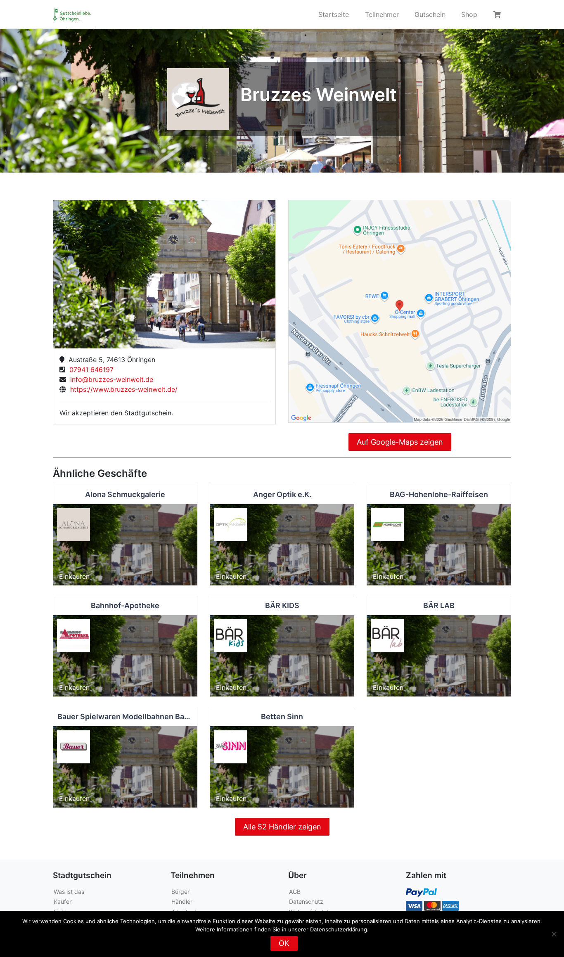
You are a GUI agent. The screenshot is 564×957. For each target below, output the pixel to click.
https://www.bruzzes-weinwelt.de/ (122, 389)
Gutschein (430, 14)
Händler (181, 901)
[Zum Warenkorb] (498, 14)
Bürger (180, 891)
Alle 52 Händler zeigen (282, 826)
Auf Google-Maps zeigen (400, 442)
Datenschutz (306, 901)
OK (284, 943)
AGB (295, 891)
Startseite (333, 14)
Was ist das (69, 891)
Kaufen (63, 901)
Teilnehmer (382, 14)
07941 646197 (89, 369)
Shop (469, 14)
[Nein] (554, 934)
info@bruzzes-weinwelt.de (109, 379)
